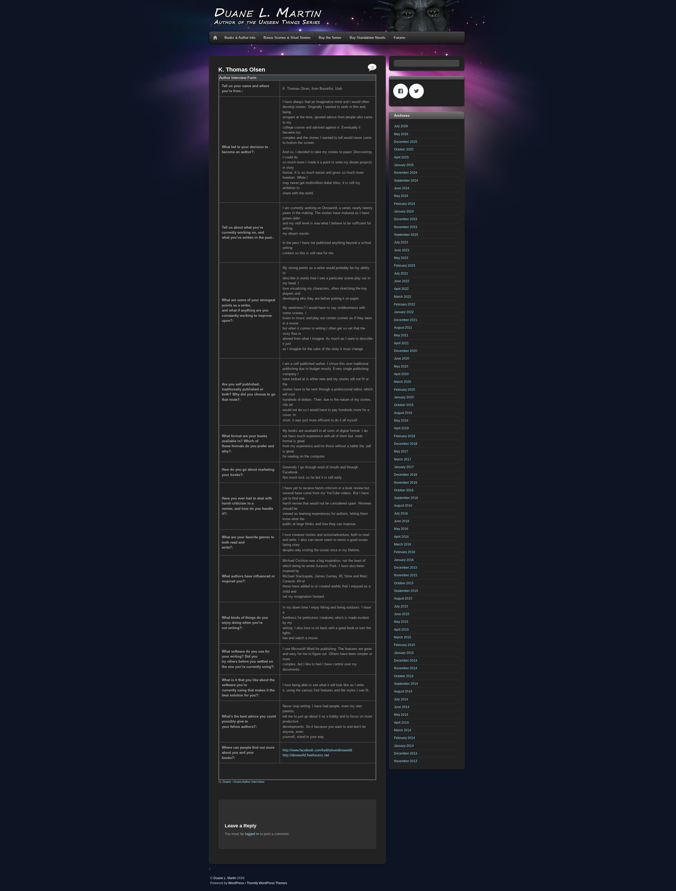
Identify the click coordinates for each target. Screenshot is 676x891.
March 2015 (402, 637)
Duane (227, 781)
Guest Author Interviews (249, 781)
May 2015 (401, 621)
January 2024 (404, 211)
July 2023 (401, 242)
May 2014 (401, 714)
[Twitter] (418, 91)
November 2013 (405, 761)
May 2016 (401, 528)
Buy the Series (330, 38)
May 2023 (401, 258)
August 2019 (403, 412)
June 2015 (401, 614)
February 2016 (404, 552)
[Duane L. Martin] (336, 29)
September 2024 (406, 180)
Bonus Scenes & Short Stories (287, 38)
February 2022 (404, 304)
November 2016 (405, 482)
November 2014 (405, 668)
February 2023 (404, 265)
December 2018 (405, 443)
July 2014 (401, 699)
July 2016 (401, 513)
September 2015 (406, 590)
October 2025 (404, 149)
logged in (252, 834)
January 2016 (404, 560)
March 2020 (402, 381)
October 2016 (404, 490)
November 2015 (405, 575)
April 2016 (401, 536)
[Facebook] (402, 91)
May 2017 (401, 451)
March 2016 (402, 544)
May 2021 (401, 335)
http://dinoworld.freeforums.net (306, 755)
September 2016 (406, 497)
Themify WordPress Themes (267, 883)
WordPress (236, 883)
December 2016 (405, 474)
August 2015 (403, 598)
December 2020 (405, 350)
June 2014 (401, 707)
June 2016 (401, 521)
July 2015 (401, 606)
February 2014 (404, 737)
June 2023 (401, 250)
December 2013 (405, 753)
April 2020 (401, 374)
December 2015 (405, 567)
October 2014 (404, 676)
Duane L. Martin (224, 878)
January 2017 (404, 467)
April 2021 (401, 343)
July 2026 (401, 126)
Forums (399, 38)
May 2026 (401, 134)
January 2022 (404, 312)
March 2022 (402, 296)
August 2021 (403, 327)
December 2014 (405, 660)
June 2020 (401, 358)
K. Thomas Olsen (241, 69)
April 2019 (401, 428)
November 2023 (405, 227)
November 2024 (405, 172)
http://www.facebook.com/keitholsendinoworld (317, 750)
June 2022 (401, 281)
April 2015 (401, 629)
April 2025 (401, 157)
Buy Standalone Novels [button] (368, 38)
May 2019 (401, 420)
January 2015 (404, 652)
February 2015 (404, 645)
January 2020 (404, 397)
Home (215, 38)
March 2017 (402, 459)
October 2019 (404, 405)
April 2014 (401, 722)
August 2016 (403, 505)
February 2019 (404, 436)
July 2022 (401, 273)
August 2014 (403, 691)
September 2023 (406, 234)
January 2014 (404, 745)
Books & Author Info (239, 38)
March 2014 (402, 730)
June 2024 (401, 188)
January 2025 (404, 165)
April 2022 (401, 288)
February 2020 (404, 389)
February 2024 (404, 203)
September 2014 (406, 683)
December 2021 (405, 320)
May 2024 (401, 195)
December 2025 (405, 141)
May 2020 (401, 366)
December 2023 (405, 219)
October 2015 (404, 583)
